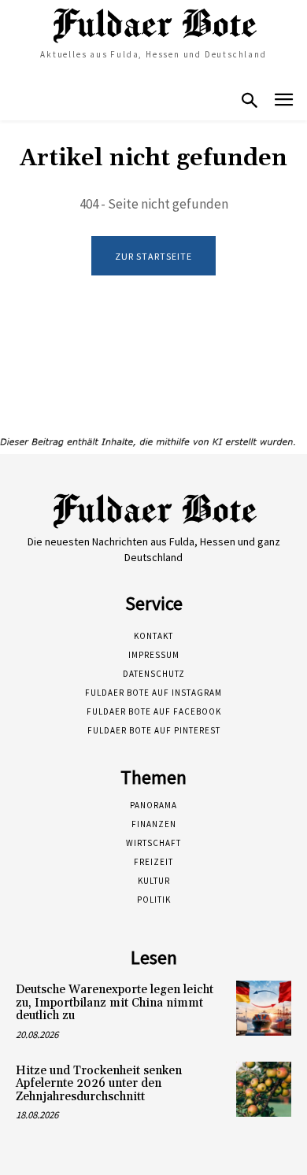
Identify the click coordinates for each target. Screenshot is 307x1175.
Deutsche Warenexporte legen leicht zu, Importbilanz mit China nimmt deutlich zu (114, 1002)
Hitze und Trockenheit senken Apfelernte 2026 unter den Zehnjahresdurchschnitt (99, 1083)
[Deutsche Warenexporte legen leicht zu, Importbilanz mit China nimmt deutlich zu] (263, 1008)
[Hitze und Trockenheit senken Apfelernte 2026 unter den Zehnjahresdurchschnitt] (263, 1089)
